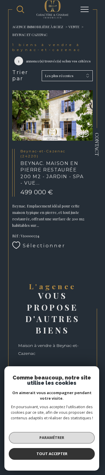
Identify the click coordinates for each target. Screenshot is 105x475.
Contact (97, 144)
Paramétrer (51, 437)
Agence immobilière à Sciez (37, 26)
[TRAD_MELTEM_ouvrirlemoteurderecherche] (20, 9)
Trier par (20, 75)
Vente (74, 26)
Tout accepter (51, 453)
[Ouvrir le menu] (84, 9)
